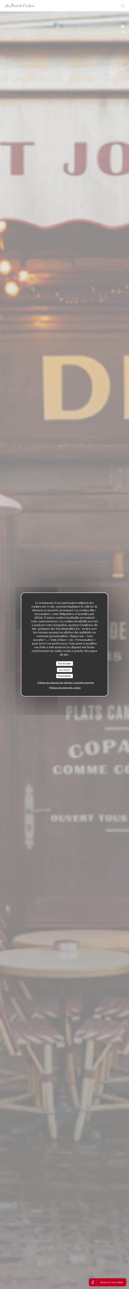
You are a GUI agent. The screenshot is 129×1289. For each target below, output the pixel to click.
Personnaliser (64, 676)
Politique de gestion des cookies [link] (65, 687)
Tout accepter (64, 663)
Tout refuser (64, 670)
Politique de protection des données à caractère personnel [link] (65, 682)
